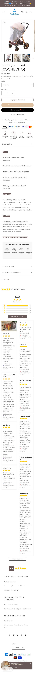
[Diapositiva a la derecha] (33, 58)
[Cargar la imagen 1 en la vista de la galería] (9, 58)
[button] (4, 12)
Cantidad (4, 89)
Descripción (7, 144)
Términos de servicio (11, 590)
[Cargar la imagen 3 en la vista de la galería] (26, 58)
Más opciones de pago (17, 114)
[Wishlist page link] (22, 12)
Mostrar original (7, 363)
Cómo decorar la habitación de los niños (16, 626)
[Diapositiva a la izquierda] (2, 58)
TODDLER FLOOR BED (16, 664)
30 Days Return (8, 266)
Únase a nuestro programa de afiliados (17, 609)
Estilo (3, 81)
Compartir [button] (7, 279)
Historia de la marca (11, 604)
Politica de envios (10, 582)
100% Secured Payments (11, 272)
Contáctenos (8, 621)
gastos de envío (19, 76)
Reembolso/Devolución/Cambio (15, 586)
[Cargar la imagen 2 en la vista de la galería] (17, 58)
